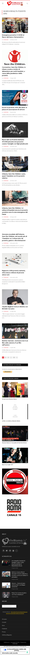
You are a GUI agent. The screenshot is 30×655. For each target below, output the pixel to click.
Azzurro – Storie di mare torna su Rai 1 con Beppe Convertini (18, 585)
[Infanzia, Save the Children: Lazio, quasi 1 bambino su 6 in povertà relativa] (15, 164)
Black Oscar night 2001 (7, 465)
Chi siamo (4, 619)
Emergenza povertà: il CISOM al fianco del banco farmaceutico (13, 36)
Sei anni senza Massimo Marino (9, 399)
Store (3, 625)
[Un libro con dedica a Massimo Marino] (15, 411)
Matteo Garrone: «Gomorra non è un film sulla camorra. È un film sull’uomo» (15, 343)
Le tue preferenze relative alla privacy (16, 649)
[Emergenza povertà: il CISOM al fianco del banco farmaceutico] (15, 25)
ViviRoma (5, 39)
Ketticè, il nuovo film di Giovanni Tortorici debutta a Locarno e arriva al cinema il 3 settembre (20, 574)
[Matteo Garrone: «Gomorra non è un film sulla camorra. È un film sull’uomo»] (15, 331)
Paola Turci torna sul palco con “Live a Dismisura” (19, 594)
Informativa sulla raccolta (10, 653)
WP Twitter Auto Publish (9, 646)
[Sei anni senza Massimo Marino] (15, 389)
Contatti (4, 622)
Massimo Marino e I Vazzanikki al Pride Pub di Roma (14, 443)
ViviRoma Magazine (7, 635)
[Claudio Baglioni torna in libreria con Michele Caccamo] (15, 297)
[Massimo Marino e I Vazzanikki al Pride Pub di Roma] (15, 433)
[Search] (27, 3)
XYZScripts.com (22, 646)
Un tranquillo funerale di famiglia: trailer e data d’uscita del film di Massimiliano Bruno (18, 563)
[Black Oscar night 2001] (15, 455)
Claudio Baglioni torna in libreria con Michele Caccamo (15, 308)
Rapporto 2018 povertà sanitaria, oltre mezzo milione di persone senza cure (13, 272)
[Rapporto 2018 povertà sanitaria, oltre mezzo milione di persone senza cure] (15, 260)
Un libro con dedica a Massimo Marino (11, 421)
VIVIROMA (15, 643)
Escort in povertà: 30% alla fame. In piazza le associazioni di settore (14, 108)
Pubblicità (4, 628)
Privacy (4, 631)
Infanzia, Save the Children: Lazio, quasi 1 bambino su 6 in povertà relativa (14, 176)
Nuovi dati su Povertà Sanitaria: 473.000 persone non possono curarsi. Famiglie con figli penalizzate (15, 142)
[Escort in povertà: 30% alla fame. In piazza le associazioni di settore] (15, 97)
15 (14, 357)
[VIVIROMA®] (15, 3)
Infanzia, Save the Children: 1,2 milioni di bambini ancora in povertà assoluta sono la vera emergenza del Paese (15, 211)
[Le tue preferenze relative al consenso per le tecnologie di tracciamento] (27, 652)
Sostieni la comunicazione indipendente (12, 369)
